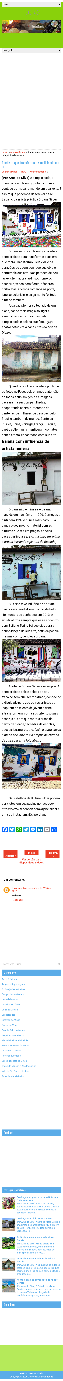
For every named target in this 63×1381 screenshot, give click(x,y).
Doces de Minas (10, 1025)
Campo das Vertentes (13, 994)
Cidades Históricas (11, 1004)
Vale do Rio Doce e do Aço (15, 1071)
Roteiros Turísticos (11, 1055)
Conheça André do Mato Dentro (34, 1218)
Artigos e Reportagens (13, 984)
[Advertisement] (32, 39)
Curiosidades (8, 1014)
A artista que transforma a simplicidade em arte (30, 164)
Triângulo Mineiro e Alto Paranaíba (19, 1066)
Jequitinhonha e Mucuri (13, 1035)
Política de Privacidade (31, 1373)
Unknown (17, 888)
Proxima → (52, 854)
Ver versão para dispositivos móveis (31, 861)
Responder (17, 900)
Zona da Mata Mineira (13, 1076)
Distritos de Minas (11, 1020)
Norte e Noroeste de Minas (15, 1045)
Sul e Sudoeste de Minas (14, 1061)
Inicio (5, 152)
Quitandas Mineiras (11, 1050)
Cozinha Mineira (10, 1009)
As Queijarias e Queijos (13, 989)
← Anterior (10, 854)
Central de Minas (10, 999)
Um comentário (38, 171)
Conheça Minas (36, 1376)
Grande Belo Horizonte (13, 1030)
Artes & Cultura (17, 152)
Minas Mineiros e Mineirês (15, 1040)
